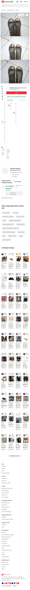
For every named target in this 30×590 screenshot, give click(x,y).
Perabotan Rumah (6, 507)
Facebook (4, 466)
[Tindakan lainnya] (27, 15)
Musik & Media (5, 539)
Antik (3, 547)
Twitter (3, 468)
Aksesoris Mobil (5, 564)
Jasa (3, 527)
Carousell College (6, 472)
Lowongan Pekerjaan (6, 578)
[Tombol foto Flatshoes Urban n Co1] (15, 24)
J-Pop (3, 552)
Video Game (4, 543)
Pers (15, 577)
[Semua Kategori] (17, 1)
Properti (3, 566)
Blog (3, 470)
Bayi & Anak (4, 504)
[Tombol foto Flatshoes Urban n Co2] (15, 48)
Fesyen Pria (4, 495)
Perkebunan (4, 509)
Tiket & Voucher (5, 556)
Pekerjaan (4, 524)
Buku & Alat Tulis (5, 502)
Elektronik (4, 517)
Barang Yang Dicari (6, 482)
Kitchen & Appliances (6, 511)
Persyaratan (22, 578)
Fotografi (4, 532)
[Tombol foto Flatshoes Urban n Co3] (15, 71)
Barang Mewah (5, 490)
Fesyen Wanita (5, 497)
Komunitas (4, 480)
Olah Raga (4, 541)
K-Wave (3, 554)
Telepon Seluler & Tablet (7, 519)
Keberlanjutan (20, 577)
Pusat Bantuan (4, 577)
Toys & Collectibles (6, 545)
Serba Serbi (4, 478)
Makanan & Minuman (6, 536)
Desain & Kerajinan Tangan (8, 534)
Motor (3, 568)
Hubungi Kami (11, 577)
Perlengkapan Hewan (6, 550)
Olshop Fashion (5, 492)
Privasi (3, 580)
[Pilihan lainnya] (2, 269)
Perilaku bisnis (8, 580)
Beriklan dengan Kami (15, 578)
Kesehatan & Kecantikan (7, 488)
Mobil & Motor (5, 562)
